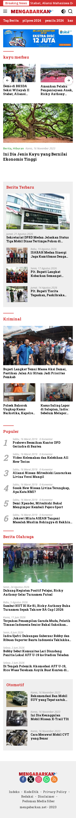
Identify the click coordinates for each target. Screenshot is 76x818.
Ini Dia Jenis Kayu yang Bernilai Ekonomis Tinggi (35, 156)
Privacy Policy (55, 792)
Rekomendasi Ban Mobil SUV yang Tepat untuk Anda (49, 698)
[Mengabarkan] (31, 11)
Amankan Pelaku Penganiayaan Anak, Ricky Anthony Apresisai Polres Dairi (44, 90)
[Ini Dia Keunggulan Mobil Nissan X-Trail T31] (16, 718)
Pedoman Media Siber (38, 801)
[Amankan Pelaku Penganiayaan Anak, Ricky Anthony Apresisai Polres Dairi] (44, 73)
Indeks (14, 792)
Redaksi (27, 796)
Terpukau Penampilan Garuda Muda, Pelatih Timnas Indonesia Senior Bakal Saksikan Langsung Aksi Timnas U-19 (36, 623)
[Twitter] (30, 779)
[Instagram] (38, 779)
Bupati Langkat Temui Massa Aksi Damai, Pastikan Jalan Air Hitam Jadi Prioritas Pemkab (34, 373)
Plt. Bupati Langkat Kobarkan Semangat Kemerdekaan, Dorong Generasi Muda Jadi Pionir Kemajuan (47, 274)
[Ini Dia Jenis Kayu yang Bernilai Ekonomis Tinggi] (38, 123)
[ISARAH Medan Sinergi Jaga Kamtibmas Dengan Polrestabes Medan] (16, 256)
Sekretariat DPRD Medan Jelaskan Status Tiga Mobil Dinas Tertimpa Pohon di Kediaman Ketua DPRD (37, 239)
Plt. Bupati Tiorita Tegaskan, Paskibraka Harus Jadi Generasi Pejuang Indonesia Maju (48, 293)
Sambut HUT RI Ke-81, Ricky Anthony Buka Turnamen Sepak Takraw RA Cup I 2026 (36, 608)
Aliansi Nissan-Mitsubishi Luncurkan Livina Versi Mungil (42, 475)
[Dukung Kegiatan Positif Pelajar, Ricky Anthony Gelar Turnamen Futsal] (38, 563)
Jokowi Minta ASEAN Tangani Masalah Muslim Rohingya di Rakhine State (42, 520)
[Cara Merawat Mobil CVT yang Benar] (16, 738)
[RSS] (54, 779)
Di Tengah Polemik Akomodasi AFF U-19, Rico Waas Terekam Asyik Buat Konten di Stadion (35, 668)
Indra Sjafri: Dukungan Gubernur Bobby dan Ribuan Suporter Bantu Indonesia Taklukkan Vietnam (37, 638)
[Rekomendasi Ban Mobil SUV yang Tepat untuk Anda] (16, 699)
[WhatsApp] (46, 779)
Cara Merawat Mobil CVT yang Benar (50, 736)
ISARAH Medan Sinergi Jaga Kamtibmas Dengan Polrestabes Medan (49, 254)
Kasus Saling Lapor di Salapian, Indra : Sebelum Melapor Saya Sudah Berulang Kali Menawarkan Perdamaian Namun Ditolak (57, 409)
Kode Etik (31, 792)
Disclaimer (46, 796)
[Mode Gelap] (63, 11)
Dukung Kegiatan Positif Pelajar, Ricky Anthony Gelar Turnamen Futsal (33, 592)
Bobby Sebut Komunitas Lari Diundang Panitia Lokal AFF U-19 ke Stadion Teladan (36, 653)
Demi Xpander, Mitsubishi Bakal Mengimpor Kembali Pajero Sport (38, 505)
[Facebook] (23, 779)
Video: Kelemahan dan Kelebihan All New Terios (40, 459)
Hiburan (18, 148)
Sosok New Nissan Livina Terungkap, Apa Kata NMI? (41, 490)
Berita (7, 148)
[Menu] (6, 11)
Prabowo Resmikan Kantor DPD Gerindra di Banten (36, 444)
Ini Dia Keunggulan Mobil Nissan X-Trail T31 (50, 717)
